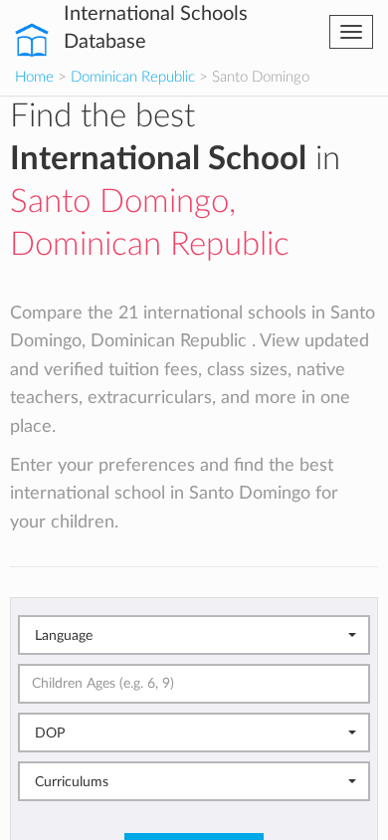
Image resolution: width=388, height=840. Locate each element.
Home (34, 77)
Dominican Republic (133, 77)
